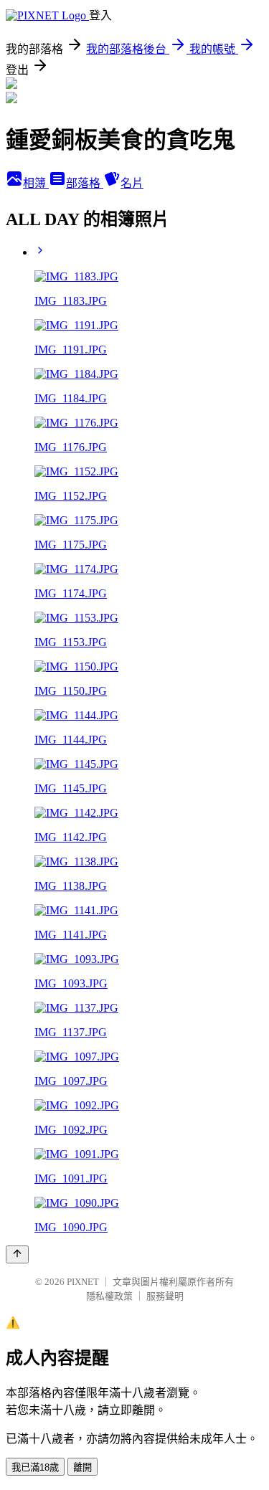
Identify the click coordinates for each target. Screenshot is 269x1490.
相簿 (36, 183)
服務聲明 (165, 1296)
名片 (132, 183)
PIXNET (83, 1281)
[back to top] (17, 1254)
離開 (82, 1467)
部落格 (84, 183)
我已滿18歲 (35, 1467)
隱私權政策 (109, 1296)
